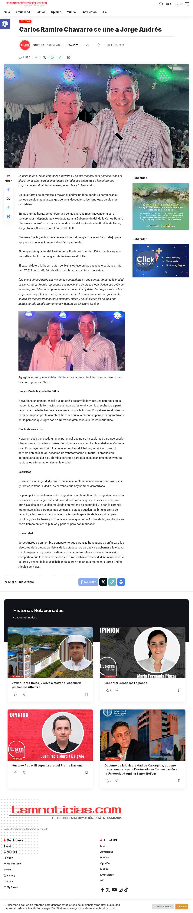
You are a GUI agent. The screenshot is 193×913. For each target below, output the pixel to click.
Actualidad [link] (112, 758)
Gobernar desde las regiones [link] (126, 683)
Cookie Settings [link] (163, 906)
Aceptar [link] (182, 906)
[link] (5, 24)
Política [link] (25, 21)
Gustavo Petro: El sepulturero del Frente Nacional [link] (47, 765)
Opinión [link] (110, 676)
